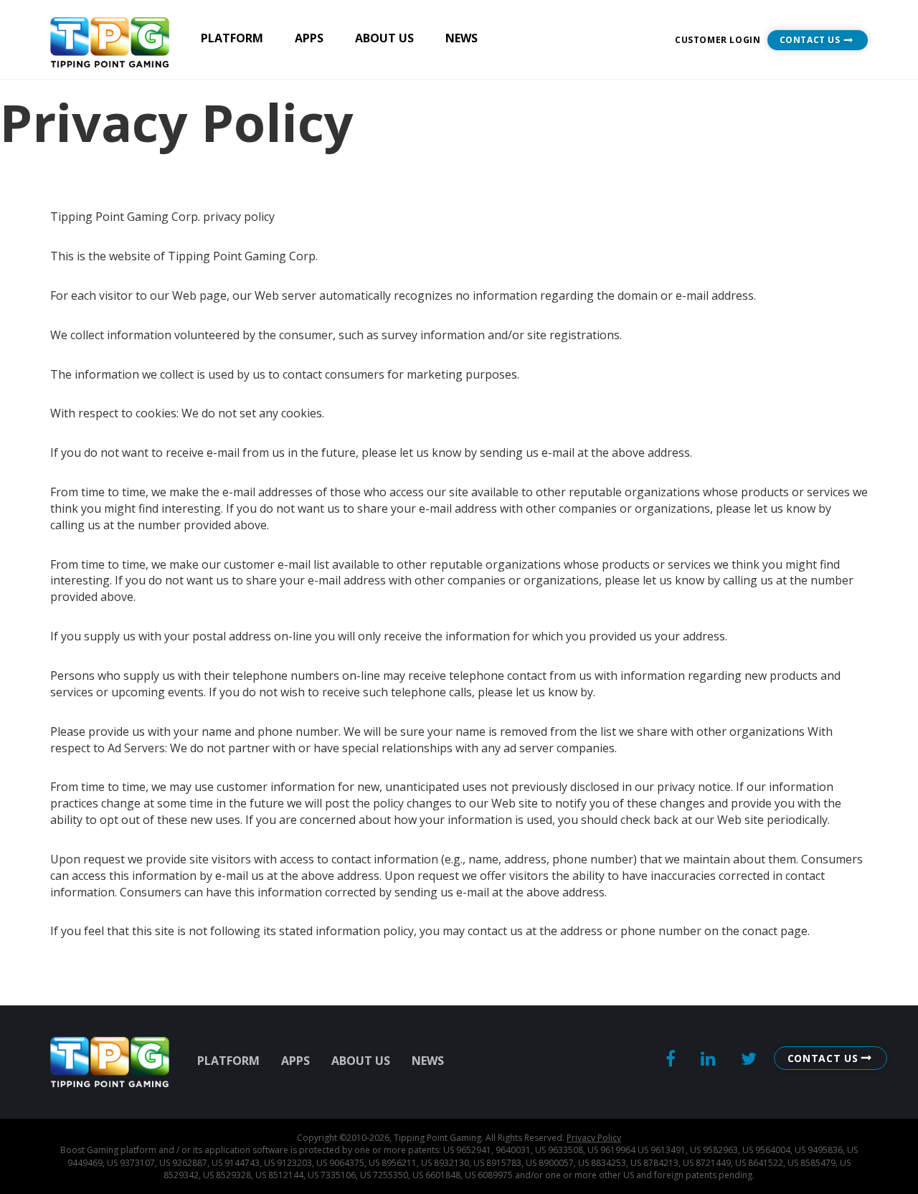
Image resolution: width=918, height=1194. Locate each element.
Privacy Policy (594, 1138)
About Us (384, 38)
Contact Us (810, 40)
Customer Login (717, 40)
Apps (309, 38)
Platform (232, 38)
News (461, 38)
